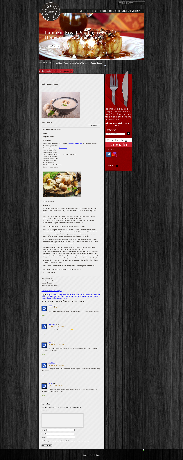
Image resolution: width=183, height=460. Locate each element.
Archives (110, 165)
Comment (44, 411)
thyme (49, 298)
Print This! (94, 126)
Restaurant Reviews (126, 11)
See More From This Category (52, 291)
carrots (55, 294)
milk (82, 294)
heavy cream (75, 294)
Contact (138, 11)
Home (80, 11)
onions (77, 296)
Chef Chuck (52, 324)
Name (44, 430)
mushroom (88, 294)
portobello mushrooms (75, 144)
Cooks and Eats (56, 63)
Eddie (50, 383)
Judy (50, 342)
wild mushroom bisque (59, 298)
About (86, 11)
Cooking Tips (102, 11)
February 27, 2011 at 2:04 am (56, 326)
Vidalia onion (63, 148)
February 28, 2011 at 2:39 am (56, 365)
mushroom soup (52, 296)
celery (60, 294)
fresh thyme (67, 294)
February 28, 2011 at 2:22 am (56, 344)
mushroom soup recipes (66, 296)
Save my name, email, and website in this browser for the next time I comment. (67, 441)
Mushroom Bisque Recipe (49, 71)
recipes (90, 296)
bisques (49, 294)
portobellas (83, 296)
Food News (113, 11)
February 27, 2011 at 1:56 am (56, 308)
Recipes (93, 11)
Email (44, 434)
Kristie (50, 306)
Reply (43, 316)
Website (44, 437)
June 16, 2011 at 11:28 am (55, 385)
